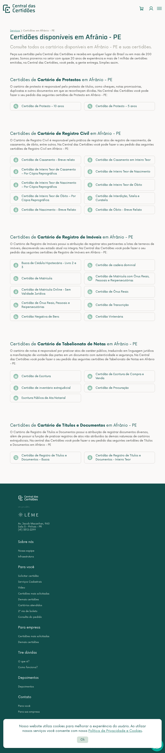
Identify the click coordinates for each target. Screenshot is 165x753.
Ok (82, 739)
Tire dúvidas (27, 653)
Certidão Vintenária (109, 316)
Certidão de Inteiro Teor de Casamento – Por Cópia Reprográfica (49, 171)
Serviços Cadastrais (30, 581)
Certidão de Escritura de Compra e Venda (120, 376)
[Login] (151, 8)
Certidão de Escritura (36, 376)
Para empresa (29, 627)
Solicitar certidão (28, 576)
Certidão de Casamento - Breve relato (48, 160)
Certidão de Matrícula (37, 278)
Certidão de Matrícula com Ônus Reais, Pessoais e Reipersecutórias (122, 278)
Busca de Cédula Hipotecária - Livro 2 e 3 (49, 265)
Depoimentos (28, 678)
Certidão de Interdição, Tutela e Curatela (117, 198)
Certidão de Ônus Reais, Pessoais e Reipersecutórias (46, 305)
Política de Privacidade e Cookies (115, 731)
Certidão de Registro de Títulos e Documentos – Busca (44, 457)
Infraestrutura (26, 556)
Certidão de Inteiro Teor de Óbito (119, 185)
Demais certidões (28, 599)
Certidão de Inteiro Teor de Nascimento (123, 171)
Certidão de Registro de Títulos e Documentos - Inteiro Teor (118, 457)
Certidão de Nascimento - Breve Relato (49, 209)
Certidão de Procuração (112, 388)
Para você (26, 567)
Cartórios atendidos (30, 605)
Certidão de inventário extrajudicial (46, 388)
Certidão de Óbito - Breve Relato (119, 209)
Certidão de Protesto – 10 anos (43, 106)
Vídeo (21, 587)
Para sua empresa (29, 711)
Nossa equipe (26, 550)
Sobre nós (26, 542)
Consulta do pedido (30, 617)
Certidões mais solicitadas (33, 593)
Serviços (15, 30)
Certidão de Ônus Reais (112, 291)
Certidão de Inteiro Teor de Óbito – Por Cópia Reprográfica (49, 198)
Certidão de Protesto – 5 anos (116, 106)
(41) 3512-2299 (27, 529)
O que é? (23, 661)
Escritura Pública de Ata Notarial (44, 398)
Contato (24, 697)
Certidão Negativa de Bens (40, 316)
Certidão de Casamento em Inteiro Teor (123, 160)
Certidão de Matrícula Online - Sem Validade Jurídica (46, 291)
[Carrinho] (141, 8)
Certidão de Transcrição (112, 305)
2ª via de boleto (27, 611)
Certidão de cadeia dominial (116, 265)
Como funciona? (28, 667)
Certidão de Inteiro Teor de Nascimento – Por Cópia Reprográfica (49, 185)
